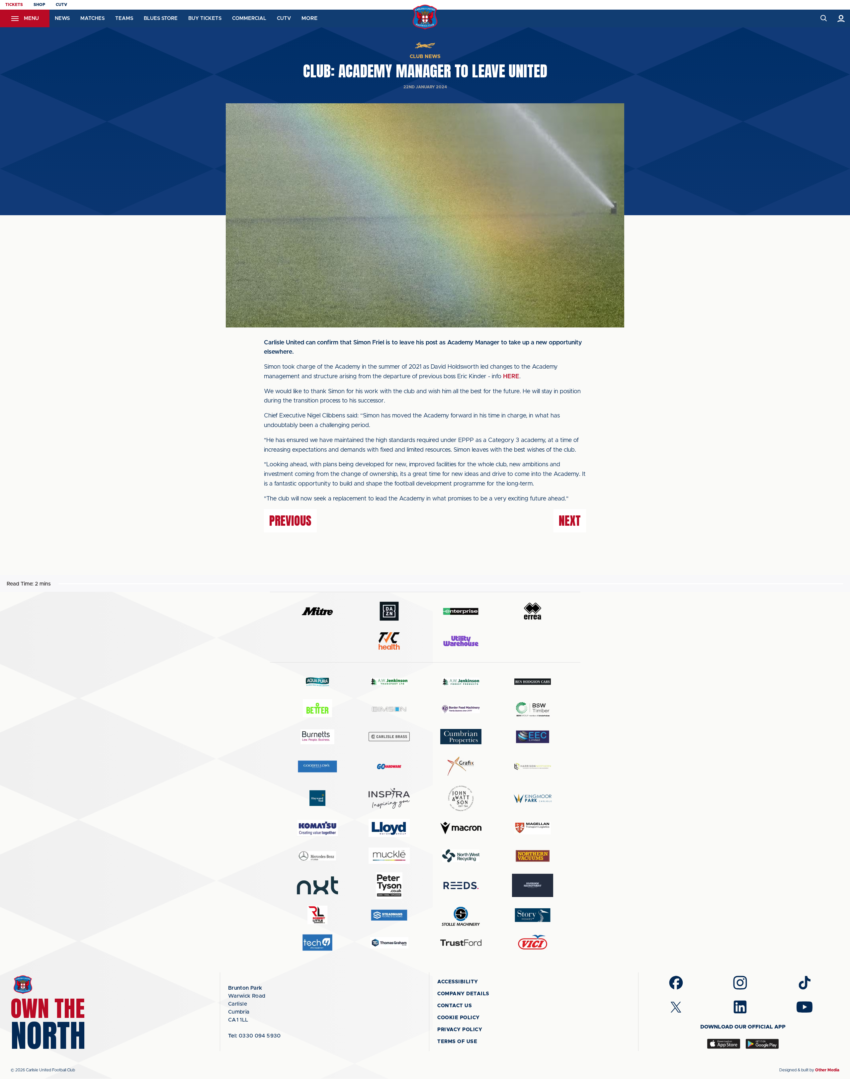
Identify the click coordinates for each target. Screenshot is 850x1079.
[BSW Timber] (532, 709)
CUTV (61, 5)
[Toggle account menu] (841, 18)
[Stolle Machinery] (460, 915)
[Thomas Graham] (389, 943)
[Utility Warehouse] (460, 641)
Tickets (14, 5)
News (62, 18)
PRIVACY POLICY (459, 1029)
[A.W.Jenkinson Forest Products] (460, 682)
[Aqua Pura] (317, 682)
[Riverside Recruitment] (532, 885)
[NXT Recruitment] (317, 885)
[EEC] (532, 737)
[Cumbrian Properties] (460, 736)
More (309, 18)
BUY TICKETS (204, 18)
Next (570, 521)
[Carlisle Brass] (389, 736)
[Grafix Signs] (460, 766)
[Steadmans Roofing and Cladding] (389, 915)
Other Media (827, 1070)
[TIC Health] (389, 641)
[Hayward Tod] (317, 798)
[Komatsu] (317, 828)
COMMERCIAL (249, 18)
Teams (124, 18)
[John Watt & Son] (460, 798)
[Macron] (460, 828)
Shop (39, 5)
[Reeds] (460, 885)
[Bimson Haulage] (389, 709)
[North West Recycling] (460, 856)
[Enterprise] (460, 611)
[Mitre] (317, 611)
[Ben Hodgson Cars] (532, 682)
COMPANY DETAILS (463, 993)
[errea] (532, 611)
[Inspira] (389, 798)
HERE (511, 377)
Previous (290, 521)
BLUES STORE (161, 18)
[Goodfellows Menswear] (317, 766)
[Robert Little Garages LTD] (317, 915)
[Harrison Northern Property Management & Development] (532, 766)
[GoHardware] (389, 766)
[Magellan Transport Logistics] (532, 828)
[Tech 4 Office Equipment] (317, 943)
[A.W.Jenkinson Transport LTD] (389, 682)
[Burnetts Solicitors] (317, 737)
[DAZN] (389, 611)
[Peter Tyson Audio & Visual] (389, 885)
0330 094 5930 (254, 1035)
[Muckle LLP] (389, 856)
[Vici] (532, 943)
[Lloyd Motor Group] (389, 828)
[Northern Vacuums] (532, 856)
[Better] (317, 709)
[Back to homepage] (425, 17)
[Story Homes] (532, 915)
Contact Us (454, 1005)
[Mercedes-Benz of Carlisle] (317, 856)
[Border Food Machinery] (460, 709)
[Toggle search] (823, 18)
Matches (92, 18)
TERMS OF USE (457, 1041)
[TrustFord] (460, 943)
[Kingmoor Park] (532, 798)
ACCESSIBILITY (457, 981)
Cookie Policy (458, 1017)
